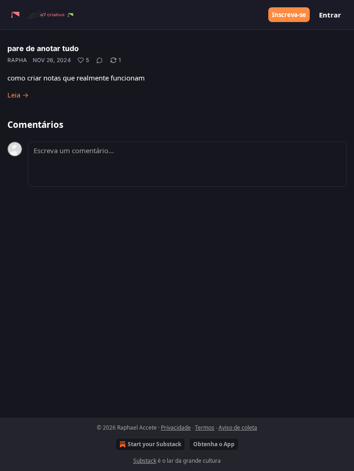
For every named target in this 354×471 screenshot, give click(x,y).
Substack (144, 461)
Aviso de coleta (237, 427)
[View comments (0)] (100, 60)
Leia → (18, 94)
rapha (17, 60)
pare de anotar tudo (43, 48)
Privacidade (176, 427)
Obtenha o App (214, 444)
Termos (204, 427)
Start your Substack (154, 444)
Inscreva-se (289, 15)
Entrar (330, 14)
